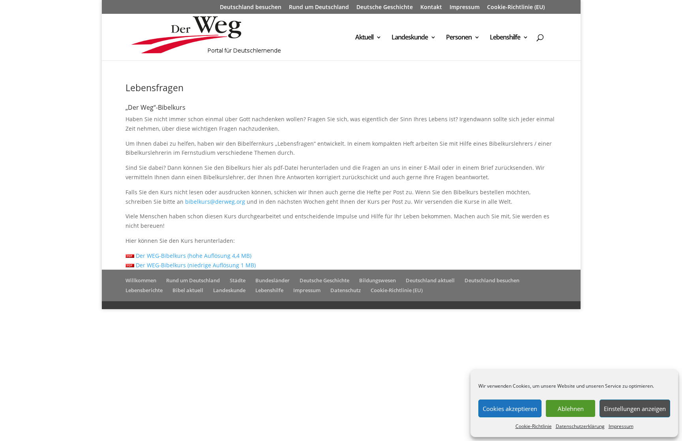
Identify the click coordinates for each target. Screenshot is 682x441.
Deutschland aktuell (430, 280)
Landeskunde (410, 37)
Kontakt (431, 7)
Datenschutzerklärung (580, 426)
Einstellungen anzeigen (635, 409)
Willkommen (141, 280)
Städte (237, 280)
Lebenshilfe (505, 37)
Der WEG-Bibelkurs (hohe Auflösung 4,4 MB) (192, 255)
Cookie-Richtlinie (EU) (516, 7)
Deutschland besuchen (250, 7)
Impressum (621, 426)
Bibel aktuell (187, 290)
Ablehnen (571, 409)
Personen (459, 37)
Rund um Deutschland (319, 7)
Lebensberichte (144, 290)
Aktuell (364, 37)
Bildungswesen (377, 280)
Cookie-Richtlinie (533, 426)
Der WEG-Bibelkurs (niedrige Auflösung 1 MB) (195, 265)
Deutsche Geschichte (384, 7)
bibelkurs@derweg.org (215, 201)
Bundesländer (272, 280)
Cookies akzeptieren (510, 409)
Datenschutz (345, 290)
